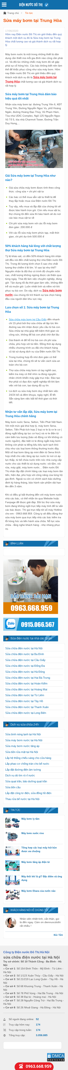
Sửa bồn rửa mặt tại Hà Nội (21, 751)
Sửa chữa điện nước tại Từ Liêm (24, 695)
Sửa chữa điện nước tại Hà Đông (25, 671)
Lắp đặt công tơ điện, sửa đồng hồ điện (28, 793)
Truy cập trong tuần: (20, 1030)
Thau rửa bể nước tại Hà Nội (22, 799)
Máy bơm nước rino (32, 833)
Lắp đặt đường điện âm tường (23, 769)
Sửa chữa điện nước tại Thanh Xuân (27, 707)
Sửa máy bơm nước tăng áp (22, 746)
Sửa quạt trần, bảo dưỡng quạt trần (26, 781)
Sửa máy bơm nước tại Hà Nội (23, 740)
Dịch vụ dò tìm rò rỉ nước (20, 775)
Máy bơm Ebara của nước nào (38, 891)
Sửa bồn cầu (12, 787)
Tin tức (29, 13)
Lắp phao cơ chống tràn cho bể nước (27, 763)
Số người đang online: (21, 1019)
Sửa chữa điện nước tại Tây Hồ (24, 701)
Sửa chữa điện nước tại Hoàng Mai (26, 689)
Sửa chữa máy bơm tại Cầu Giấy (28, 319)
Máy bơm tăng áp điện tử (35, 862)
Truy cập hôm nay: (19, 1024)
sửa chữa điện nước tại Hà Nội (31, 957)
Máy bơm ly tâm (30, 818)
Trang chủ (13, 13)
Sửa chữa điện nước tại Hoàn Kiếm (26, 683)
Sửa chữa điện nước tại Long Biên (25, 712)
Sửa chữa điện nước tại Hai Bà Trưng (27, 677)
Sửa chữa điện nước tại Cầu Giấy (25, 660)
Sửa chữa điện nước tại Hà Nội (23, 648)
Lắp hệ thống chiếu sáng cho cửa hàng (28, 757)
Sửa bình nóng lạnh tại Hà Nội (23, 734)
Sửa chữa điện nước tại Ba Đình (24, 654)
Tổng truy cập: (17, 1035)
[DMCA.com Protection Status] (56, 1060)
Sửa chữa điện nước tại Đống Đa (25, 665)
